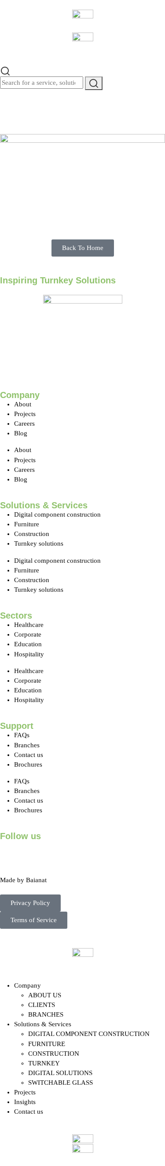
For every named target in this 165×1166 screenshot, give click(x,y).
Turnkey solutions (38, 543)
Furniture (26, 524)
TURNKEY (44, 1063)
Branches (27, 745)
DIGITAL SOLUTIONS (60, 1072)
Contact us (28, 754)
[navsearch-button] (5, 69)
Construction (31, 533)
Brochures (28, 764)
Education (28, 644)
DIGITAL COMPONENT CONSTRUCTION (89, 1033)
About (22, 404)
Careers (24, 423)
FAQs (21, 735)
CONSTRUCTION (53, 1053)
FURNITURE (46, 1043)
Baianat (36, 880)
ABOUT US (44, 995)
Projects (25, 413)
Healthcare (29, 624)
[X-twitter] (35, 852)
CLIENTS (41, 1004)
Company (27, 985)
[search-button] (94, 83)
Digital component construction (57, 514)
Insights (25, 1101)
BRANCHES (45, 1014)
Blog (20, 433)
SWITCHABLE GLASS (60, 1082)
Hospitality (29, 654)
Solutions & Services (42, 1024)
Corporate (27, 634)
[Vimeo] (106, 852)
